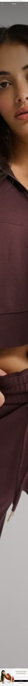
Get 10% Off (21, 680)
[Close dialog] (27, 669)
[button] (2, 4)
